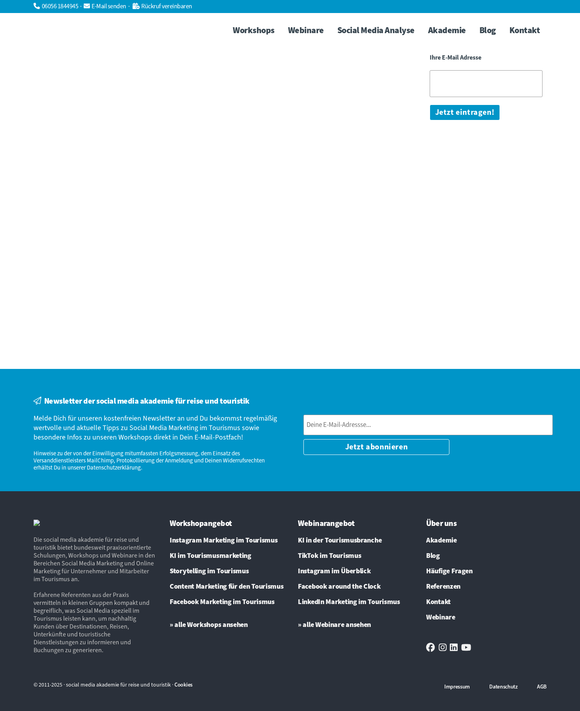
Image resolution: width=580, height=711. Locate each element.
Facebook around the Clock (339, 586)
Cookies (183, 685)
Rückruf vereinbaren (166, 6)
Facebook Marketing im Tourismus (222, 602)
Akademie (441, 540)
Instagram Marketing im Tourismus (223, 540)
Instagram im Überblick (334, 571)
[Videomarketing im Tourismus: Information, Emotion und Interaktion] (124, 88)
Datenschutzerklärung (114, 468)
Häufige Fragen (449, 571)
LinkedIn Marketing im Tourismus (349, 602)
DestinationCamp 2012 (299, 205)
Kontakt (438, 602)
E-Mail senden (109, 6)
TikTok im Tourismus (329, 556)
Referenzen (443, 586)
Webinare (440, 617)
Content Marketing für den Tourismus (227, 586)
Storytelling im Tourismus (209, 571)
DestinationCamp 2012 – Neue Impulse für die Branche (302, 170)
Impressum (457, 687)
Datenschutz (503, 687)
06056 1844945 (60, 6)
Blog (433, 556)
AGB (541, 687)
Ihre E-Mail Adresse (455, 58)
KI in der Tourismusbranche (340, 540)
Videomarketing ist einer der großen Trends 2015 (122, 198)
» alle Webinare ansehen (334, 625)
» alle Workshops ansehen (209, 625)
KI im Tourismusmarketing (210, 556)
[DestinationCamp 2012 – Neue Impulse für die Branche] (304, 89)
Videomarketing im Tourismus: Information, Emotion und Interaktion (113, 168)
